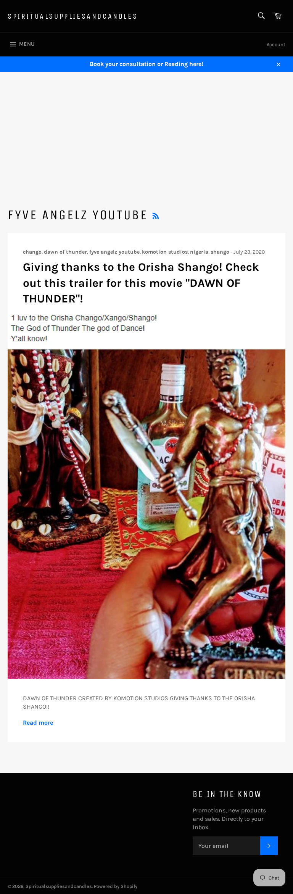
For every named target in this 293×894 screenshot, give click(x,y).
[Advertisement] (146, 129)
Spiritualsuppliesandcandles (73, 16)
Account (276, 44)
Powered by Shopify (115, 886)
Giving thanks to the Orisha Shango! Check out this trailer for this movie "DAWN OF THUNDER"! (141, 283)
